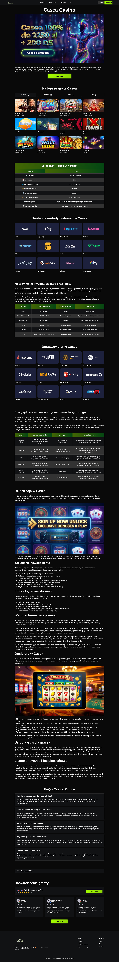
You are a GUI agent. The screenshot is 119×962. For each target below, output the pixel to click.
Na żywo (46, 94)
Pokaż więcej (59, 921)
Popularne (24, 94)
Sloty (92, 94)
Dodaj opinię (94, 891)
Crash (69, 94)
